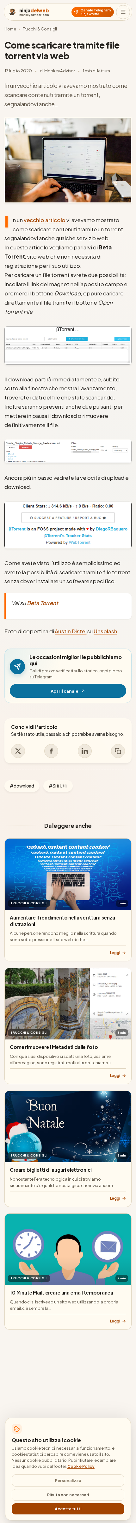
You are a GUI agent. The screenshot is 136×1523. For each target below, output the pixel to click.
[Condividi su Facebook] (51, 751)
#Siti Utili (58, 785)
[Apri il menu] (123, 12)
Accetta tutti (68, 1508)
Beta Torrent (42, 602)
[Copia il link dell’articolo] (118, 751)
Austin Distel (70, 631)
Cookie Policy (81, 1466)
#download (22, 785)
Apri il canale (88, 692)
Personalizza (68, 1480)
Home (10, 28)
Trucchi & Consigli (40, 28)
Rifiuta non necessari (68, 1494)
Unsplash (105, 631)
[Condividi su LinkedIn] (85, 751)
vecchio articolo (45, 219)
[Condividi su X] (18, 751)
